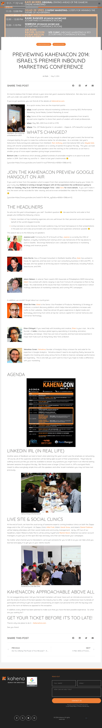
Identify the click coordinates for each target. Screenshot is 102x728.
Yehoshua (42, 349)
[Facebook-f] (16, 718)
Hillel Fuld (50, 527)
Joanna (66, 237)
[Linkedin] (28, 718)
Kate (79, 258)
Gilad (38, 304)
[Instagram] (34, 718)
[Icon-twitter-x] (22, 718)
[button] (99, 3)
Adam (26, 282)
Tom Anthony (57, 143)
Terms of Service (82, 706)
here (62, 188)
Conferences (44, 44)
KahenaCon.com (57, 101)
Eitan (74, 328)
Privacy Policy (72, 706)
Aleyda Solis (89, 143)
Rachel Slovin (65, 533)
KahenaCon (59, 44)
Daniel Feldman (86, 527)
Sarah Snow (65, 527)
